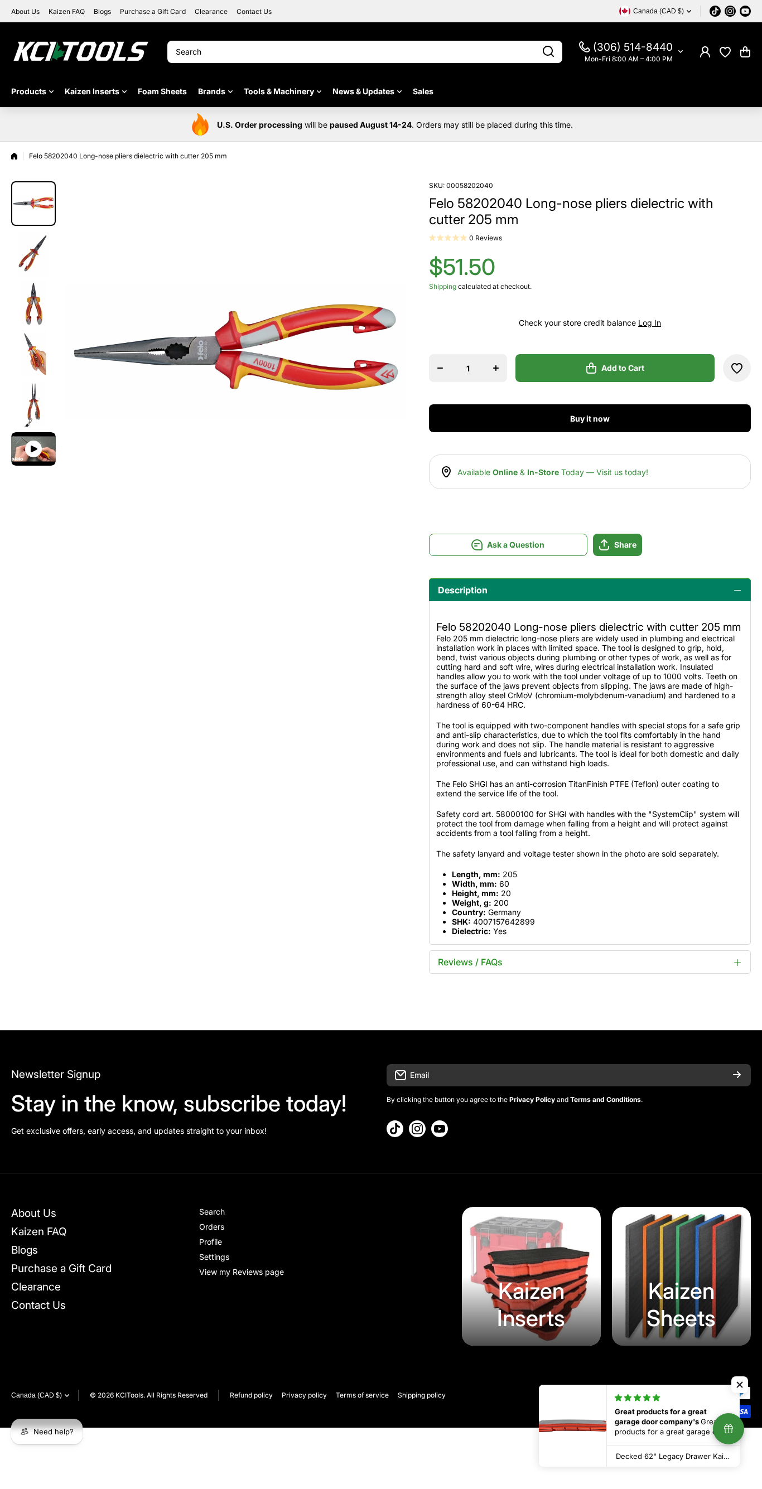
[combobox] (364, 52)
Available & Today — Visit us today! (552, 472)
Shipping (442, 286)
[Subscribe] (737, 1075)
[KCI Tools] (81, 51)
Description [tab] (463, 590)
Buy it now (590, 418)
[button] (745, 51)
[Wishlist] (725, 51)
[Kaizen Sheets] (681, 1276)
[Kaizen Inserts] (531, 1276)
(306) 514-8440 (633, 47)
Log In (649, 322)
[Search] (548, 52)
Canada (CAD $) (36, 1395)
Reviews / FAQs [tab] (470, 962)
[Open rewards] (728, 1428)
